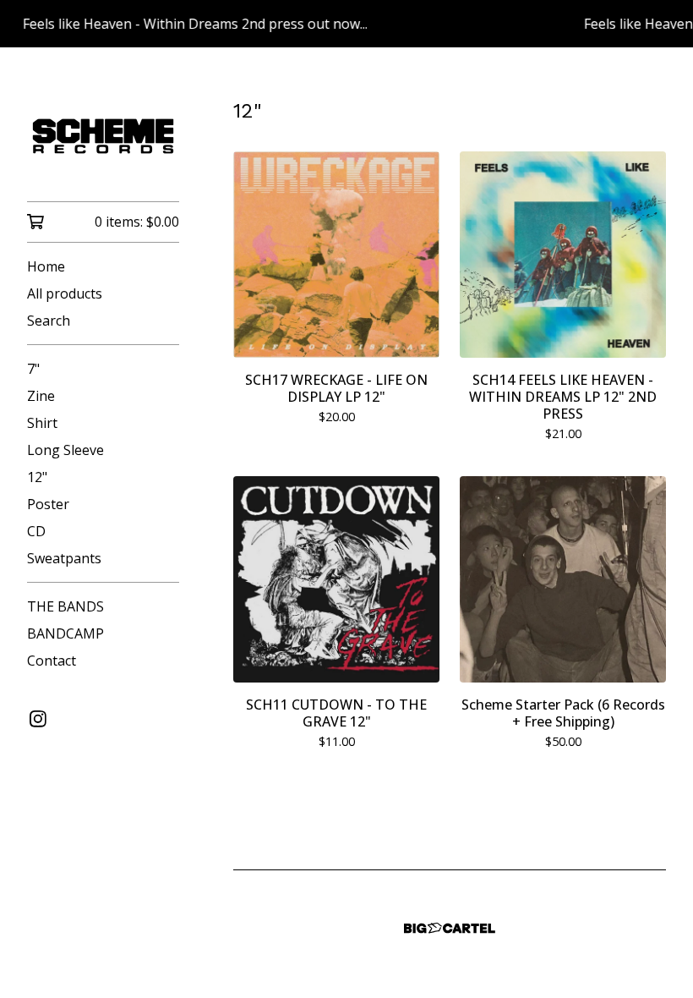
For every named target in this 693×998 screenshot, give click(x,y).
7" (33, 368)
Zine (41, 396)
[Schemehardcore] (103, 136)
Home (46, 266)
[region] (346, 23)
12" (37, 477)
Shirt (42, 423)
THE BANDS (65, 606)
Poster (48, 504)
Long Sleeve (65, 450)
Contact (51, 660)
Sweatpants (64, 558)
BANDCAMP (65, 633)
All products (64, 293)
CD (36, 531)
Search (48, 320)
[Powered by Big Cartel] (449, 928)
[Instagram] (38, 719)
